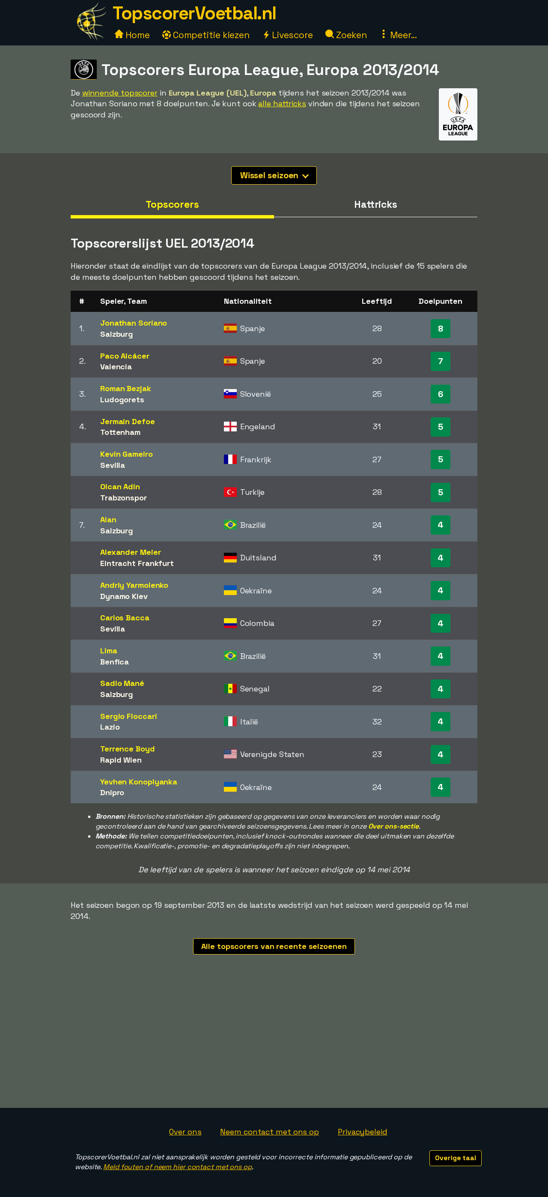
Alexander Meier (130, 552)
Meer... (402, 35)
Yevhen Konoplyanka (138, 782)
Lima (108, 650)
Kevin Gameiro (126, 454)
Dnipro (112, 792)
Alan (108, 519)
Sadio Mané (122, 683)
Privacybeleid (362, 1132)
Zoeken (350, 35)
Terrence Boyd (127, 749)
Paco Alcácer (124, 356)
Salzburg (116, 334)
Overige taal (455, 1157)
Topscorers (172, 204)
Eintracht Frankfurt (137, 563)
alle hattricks (282, 103)
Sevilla (112, 465)
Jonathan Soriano (133, 323)
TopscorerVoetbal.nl (194, 13)
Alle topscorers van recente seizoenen (273, 946)
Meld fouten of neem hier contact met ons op (177, 1166)
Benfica (114, 662)
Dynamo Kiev (124, 596)
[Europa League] (458, 133)
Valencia (116, 366)
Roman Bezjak (125, 388)
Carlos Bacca (124, 617)
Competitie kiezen (210, 35)
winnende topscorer (120, 93)
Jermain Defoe (127, 421)
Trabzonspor (123, 498)
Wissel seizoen (270, 175)
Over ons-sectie (393, 826)
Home (136, 35)
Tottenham (120, 432)
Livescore (291, 35)
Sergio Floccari (128, 716)
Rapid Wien (121, 760)
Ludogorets (122, 399)
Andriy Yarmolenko (134, 585)
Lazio (110, 727)
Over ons (185, 1132)
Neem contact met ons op (269, 1132)
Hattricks (375, 204)
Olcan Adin (120, 486)
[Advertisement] (274, 1044)
